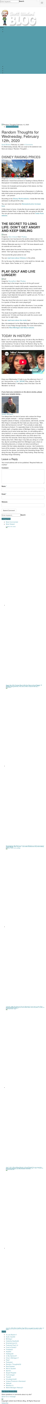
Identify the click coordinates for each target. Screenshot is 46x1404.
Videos (8, 1383)
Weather (9, 1385)
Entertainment (11, 1343)
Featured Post (9, 31)
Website (4, 502)
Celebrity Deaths (12, 1341)
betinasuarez (12, 178)
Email (4, 494)
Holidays (9, 1354)
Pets (8, 1360)
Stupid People (11, 1373)
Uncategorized (11, 1379)
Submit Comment (9, 510)
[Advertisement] (23, 97)
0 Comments (28, 144)
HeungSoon (12, 281)
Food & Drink (11, 1347)
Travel (8, 1377)
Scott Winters (6, 144)
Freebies (9, 1349)
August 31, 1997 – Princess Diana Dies (13, 35)
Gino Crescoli (12, 237)
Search (21, 1)
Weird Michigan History (14, 1387)
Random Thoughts (12, 127)
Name (4, 486)
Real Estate (10, 1366)
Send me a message (9, 1396)
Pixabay (23, 178)
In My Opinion (11, 1356)
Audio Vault (10, 1337)
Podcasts (9, 1362)
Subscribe (5, 1403)
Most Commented (12, 522)
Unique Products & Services (16, 1381)
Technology (10, 1375)
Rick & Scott (11, 1368)
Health (8, 1351)
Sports (8, 1371)
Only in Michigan (12, 1358)
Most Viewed (10, 524)
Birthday (9, 1339)
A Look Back (8, 29)
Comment (5, 468)
